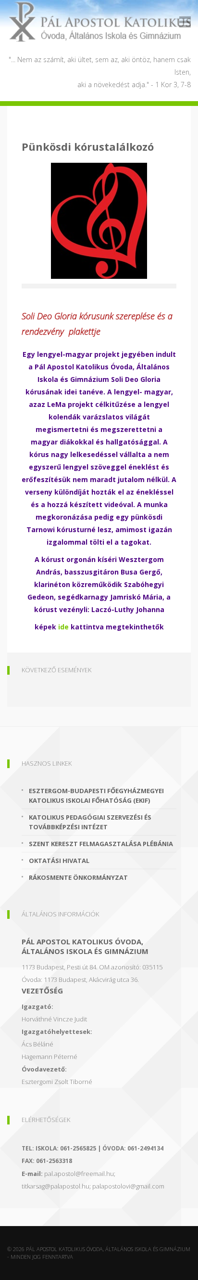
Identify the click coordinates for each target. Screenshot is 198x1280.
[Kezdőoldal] (99, 22)
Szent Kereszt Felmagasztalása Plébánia (101, 843)
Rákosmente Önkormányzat (78, 877)
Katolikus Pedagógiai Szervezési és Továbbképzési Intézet (90, 822)
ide (63, 626)
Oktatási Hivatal (59, 860)
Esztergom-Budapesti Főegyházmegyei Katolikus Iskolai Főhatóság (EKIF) (96, 795)
